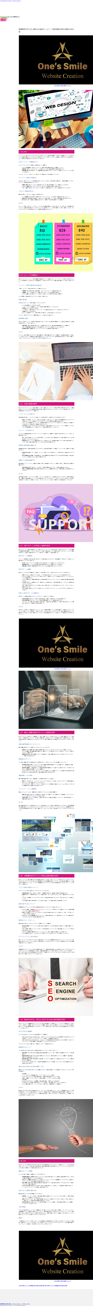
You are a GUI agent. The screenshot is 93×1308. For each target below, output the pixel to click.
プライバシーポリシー (16, 1303)
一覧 (43, 1285)
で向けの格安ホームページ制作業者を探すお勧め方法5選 (30, 1285)
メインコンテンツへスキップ (6, 0)
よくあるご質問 (12, 16)
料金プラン (17, 16)
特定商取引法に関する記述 (5, 1303)
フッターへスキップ (16, 0)
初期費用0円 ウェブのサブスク (36, 909)
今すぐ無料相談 (3, 19)
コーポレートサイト (26, 1303)
